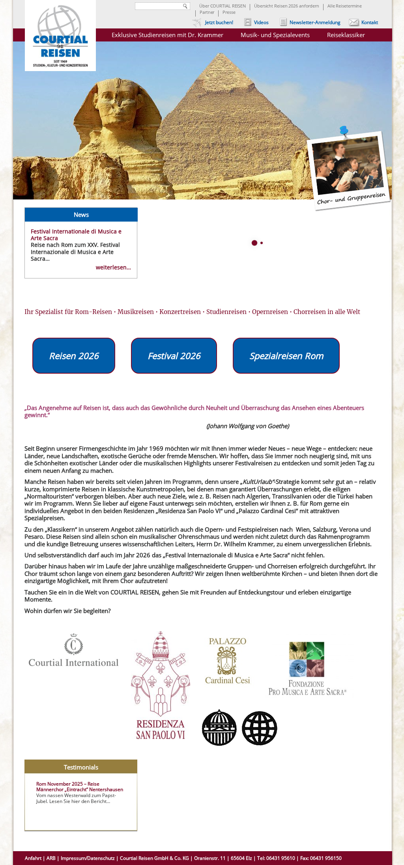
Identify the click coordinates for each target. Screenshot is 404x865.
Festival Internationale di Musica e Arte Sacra (76, 235)
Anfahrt (33, 858)
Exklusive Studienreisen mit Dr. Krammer (167, 35)
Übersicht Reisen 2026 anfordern (286, 6)
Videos (261, 22)
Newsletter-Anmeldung (315, 22)
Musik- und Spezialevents (275, 35)
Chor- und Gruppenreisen (348, 168)
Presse (229, 12)
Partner (207, 12)
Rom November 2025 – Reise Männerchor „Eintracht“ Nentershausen (79, 786)
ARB (51, 858)
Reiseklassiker (346, 35)
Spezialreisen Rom (286, 355)
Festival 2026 (174, 355)
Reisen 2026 (74, 355)
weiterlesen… (113, 267)
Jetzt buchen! (219, 22)
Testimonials (81, 766)
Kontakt (369, 22)
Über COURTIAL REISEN (222, 6)
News (81, 214)
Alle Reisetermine (344, 6)
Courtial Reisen (60, 39)
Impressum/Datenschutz (88, 858)
